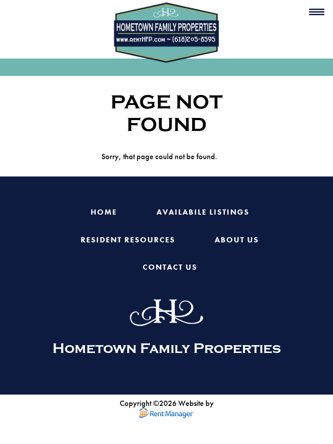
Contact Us (170, 267)
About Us (237, 240)
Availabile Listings (203, 212)
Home (104, 212)
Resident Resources (128, 240)
